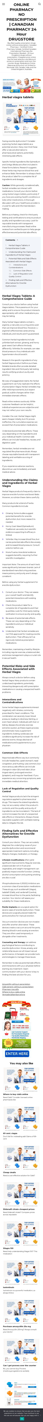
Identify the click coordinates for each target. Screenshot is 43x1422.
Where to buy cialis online (13, 992)
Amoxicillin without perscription (16, 984)
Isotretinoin (8, 1287)
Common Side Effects (22, 271)
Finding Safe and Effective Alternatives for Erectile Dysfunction (19, 283)
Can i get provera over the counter (19, 1366)
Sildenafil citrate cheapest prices (19, 1209)
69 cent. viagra (10, 1133)
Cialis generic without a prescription (18, 987)
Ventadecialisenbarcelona (13, 995)
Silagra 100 (8, 1248)
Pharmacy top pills (10, 989)
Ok (22, 1419)
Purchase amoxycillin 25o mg (17, 1326)
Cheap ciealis (9, 1172)
